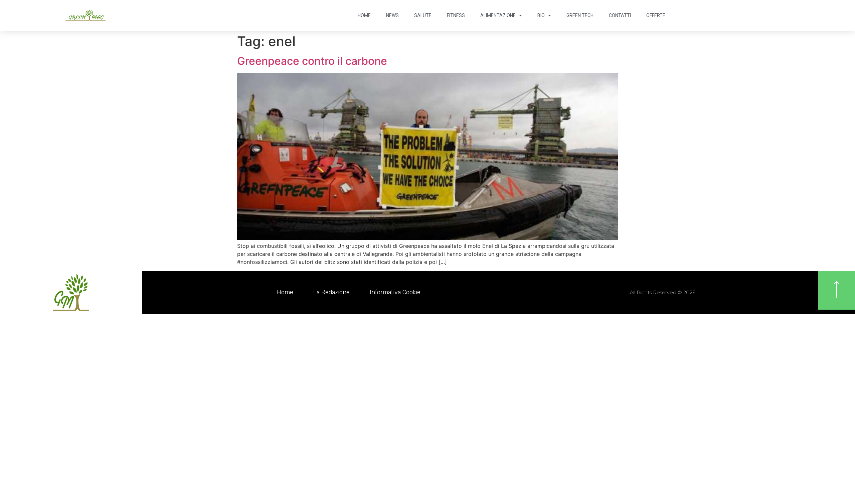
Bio (541, 15)
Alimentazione (498, 15)
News (392, 15)
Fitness (456, 15)
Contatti (620, 15)
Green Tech (579, 15)
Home (364, 15)
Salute (423, 15)
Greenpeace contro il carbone (312, 60)
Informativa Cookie (395, 292)
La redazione (331, 292)
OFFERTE (655, 15)
